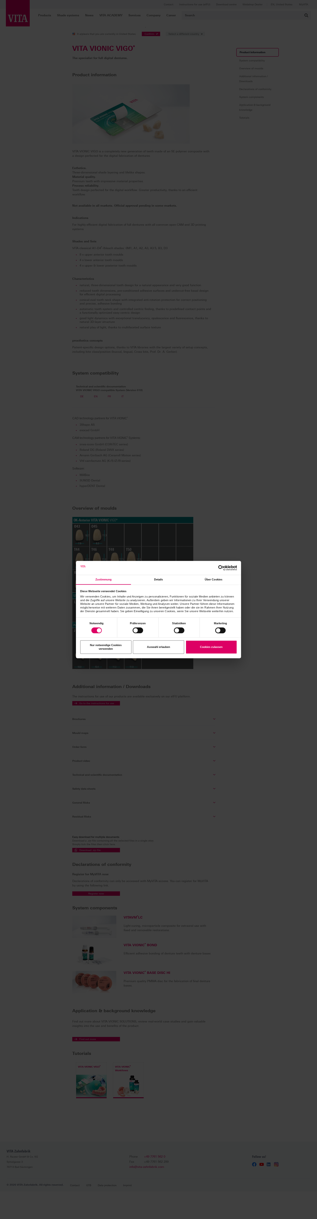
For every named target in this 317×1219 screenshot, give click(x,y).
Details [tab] (158, 579)
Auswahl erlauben (158, 647)
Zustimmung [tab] (103, 579)
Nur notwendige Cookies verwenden (106, 647)
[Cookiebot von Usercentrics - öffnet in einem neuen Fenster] (221, 568)
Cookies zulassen (211, 647)
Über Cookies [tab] (213, 579)
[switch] (138, 630)
